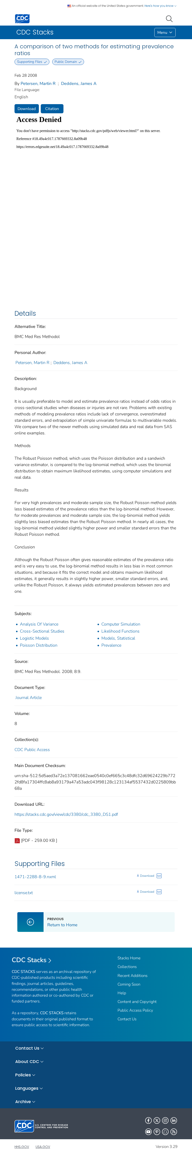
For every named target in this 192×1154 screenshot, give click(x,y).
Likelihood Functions (120, 631)
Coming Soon (129, 984)
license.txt (24, 893)
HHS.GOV (22, 1146)
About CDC (27, 1061)
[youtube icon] (148, 1131)
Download (27, 108)
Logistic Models (34, 638)
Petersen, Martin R (38, 83)
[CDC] (22, 18)
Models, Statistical (118, 638)
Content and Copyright (137, 1001)
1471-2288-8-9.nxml (35, 877)
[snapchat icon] (165, 1131)
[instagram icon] (165, 1120)
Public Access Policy (135, 1010)
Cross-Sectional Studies (42, 631)
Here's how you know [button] (159, 6)
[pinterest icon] (157, 1131)
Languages (26, 1088)
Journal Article (28, 697)
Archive (23, 1102)
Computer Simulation (120, 624)
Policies (23, 1075)
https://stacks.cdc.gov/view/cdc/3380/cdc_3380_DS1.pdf (66, 814)
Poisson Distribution (38, 645)
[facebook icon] (148, 1120)
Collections (127, 966)
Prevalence (111, 645)
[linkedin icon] (173, 1120)
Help (122, 993)
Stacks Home (129, 958)
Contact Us (127, 1019)
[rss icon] (173, 1131)
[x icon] (157, 1120)
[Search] (170, 18)
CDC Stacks (29, 960)
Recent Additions (133, 975)
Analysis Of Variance (39, 624)
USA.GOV (43, 1146)
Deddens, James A (78, 83)
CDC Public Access (32, 749)
